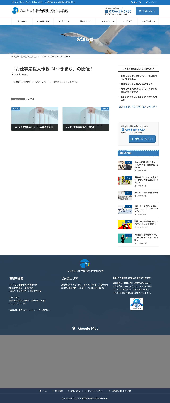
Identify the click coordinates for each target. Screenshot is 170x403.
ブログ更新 (30, 99)
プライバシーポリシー (96, 391)
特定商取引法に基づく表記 (121, 391)
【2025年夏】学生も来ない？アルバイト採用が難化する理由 (146, 164)
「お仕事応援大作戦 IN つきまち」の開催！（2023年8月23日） (146, 237)
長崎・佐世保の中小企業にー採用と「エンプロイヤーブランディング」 (146, 208)
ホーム (44, 391)
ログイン (153, 2)
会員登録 (137, 2)
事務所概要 (58, 391)
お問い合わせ (149, 11)
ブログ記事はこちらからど (59, 81)
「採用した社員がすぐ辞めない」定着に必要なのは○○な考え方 (146, 180)
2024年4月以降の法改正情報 (146, 192)
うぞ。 (75, 81)
